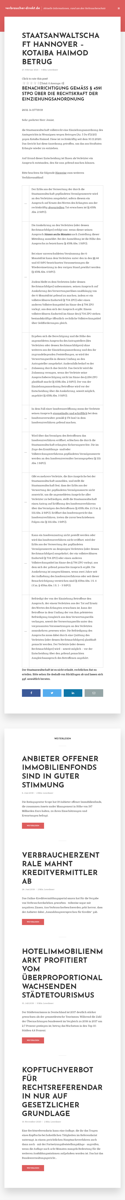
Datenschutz (106, 8)
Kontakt (76, 8)
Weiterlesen (33, 826)
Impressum (90, 8)
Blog (55, 8)
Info (64, 8)
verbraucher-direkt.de (22, 8)
